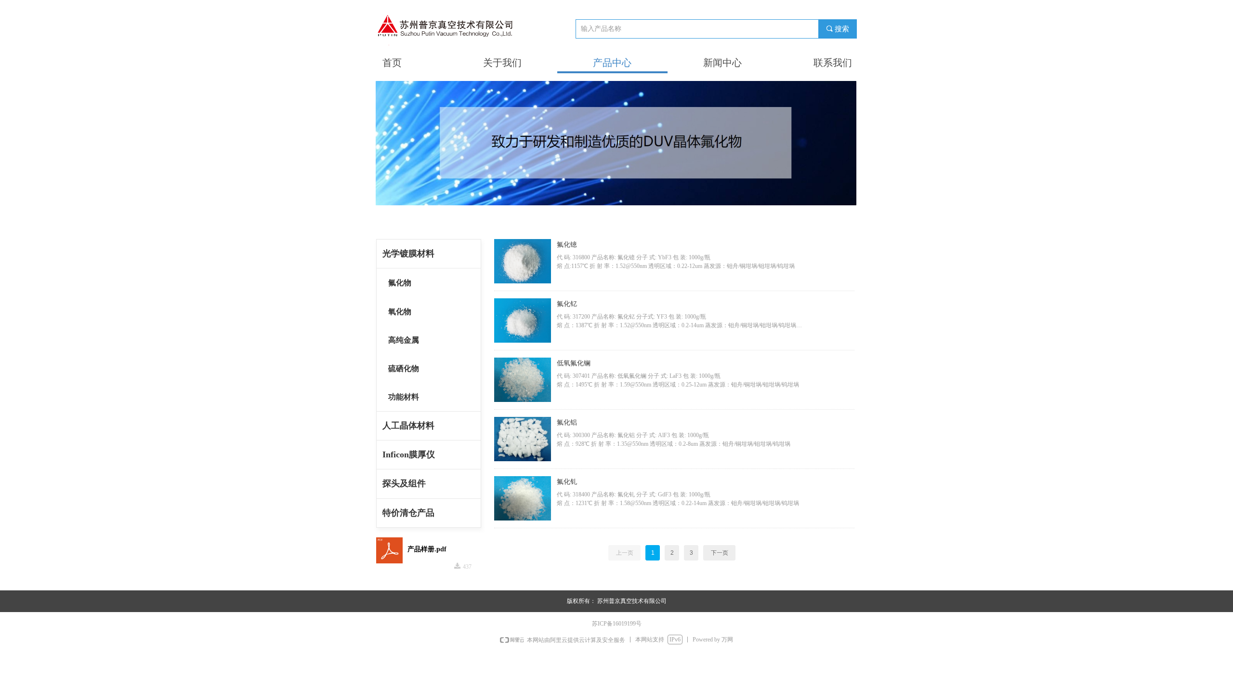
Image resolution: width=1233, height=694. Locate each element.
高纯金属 (403, 340)
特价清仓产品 (408, 513)
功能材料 (403, 397)
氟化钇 (567, 303)
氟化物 (399, 283)
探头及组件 (404, 483)
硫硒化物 (403, 368)
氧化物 (399, 311)
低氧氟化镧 (573, 363)
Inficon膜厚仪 (408, 454)
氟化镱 (567, 244)
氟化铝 (567, 422)
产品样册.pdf (426, 549)
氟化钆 (567, 481)
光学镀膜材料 (408, 253)
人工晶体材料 (408, 425)
